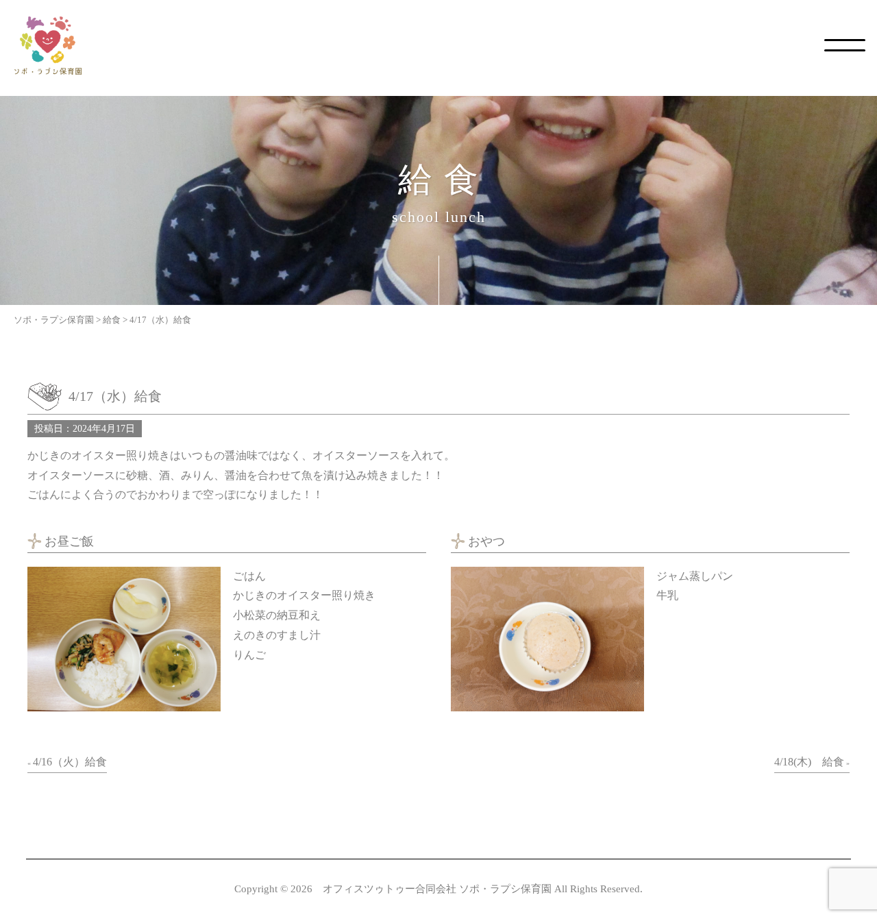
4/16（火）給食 (70, 762)
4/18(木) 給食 (809, 762)
